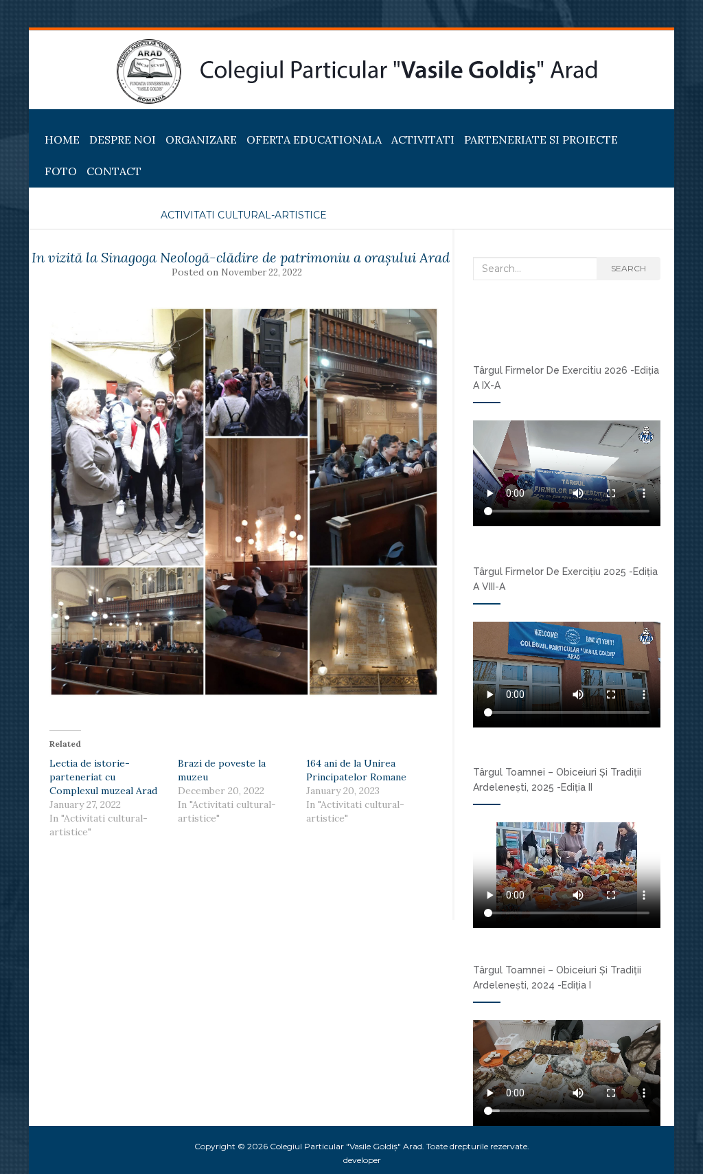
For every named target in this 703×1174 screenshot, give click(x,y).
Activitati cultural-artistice (244, 215)
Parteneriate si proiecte (541, 139)
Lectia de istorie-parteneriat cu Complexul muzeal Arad (103, 777)
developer (362, 1160)
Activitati (422, 139)
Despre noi (122, 139)
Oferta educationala (314, 139)
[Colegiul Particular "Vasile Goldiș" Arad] (357, 71)
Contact (114, 171)
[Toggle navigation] (45, 120)
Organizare (201, 139)
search (628, 268)
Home (62, 139)
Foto (61, 171)
